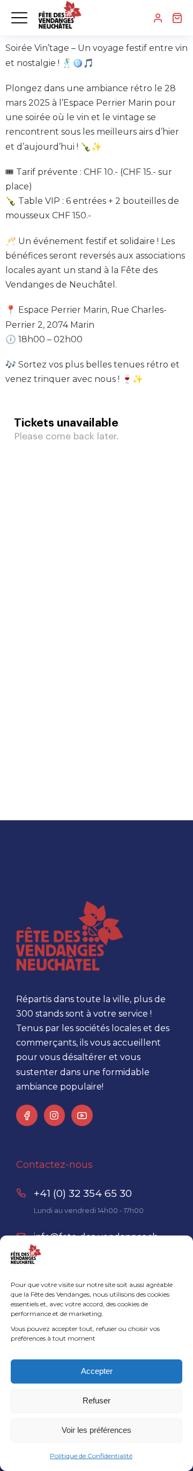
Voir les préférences (96, 1430)
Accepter (97, 1371)
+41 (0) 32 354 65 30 (83, 1193)
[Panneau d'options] (177, 17)
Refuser (96, 1400)
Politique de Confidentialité (91, 1456)
